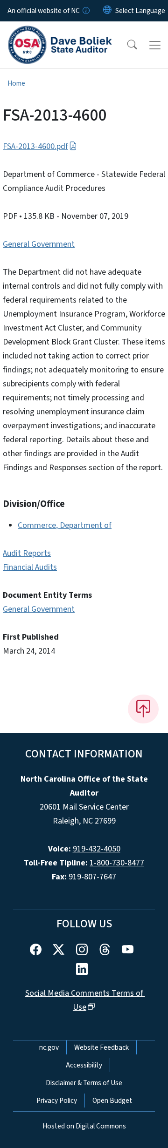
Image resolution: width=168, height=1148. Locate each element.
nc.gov (49, 1047)
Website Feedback (101, 1047)
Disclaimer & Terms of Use (84, 1083)
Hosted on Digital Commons (84, 1126)
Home (16, 83)
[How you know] (85, 11)
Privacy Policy (56, 1100)
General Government (39, 244)
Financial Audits (30, 567)
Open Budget (112, 1100)
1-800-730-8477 (117, 863)
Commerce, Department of (65, 525)
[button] (126, 45)
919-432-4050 (96, 849)
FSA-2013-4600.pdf (35, 146)
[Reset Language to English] (107, 11)
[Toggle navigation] (155, 45)
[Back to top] (143, 709)
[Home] (59, 32)
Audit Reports (27, 553)
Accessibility (84, 1065)
